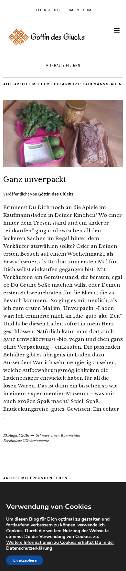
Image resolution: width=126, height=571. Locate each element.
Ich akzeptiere (25, 560)
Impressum (80, 10)
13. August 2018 (16, 435)
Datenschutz (48, 10)
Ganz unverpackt (34, 179)
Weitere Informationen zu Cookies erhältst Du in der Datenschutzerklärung (60, 545)
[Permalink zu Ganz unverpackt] (63, 165)
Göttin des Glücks (55, 194)
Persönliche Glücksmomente (26, 441)
